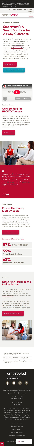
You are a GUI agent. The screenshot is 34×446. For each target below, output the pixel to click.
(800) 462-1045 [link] (7, 305)
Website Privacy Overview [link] (17, 432)
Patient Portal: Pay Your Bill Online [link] (17, 435)
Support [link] (19, 9)
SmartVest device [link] (8, 295)
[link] (2, 444)
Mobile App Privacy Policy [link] (17, 426)
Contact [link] (30, 11)
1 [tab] (3, 194)
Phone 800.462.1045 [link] (17, 402)
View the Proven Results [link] (10, 232)
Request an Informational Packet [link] (13, 70)
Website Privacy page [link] (11, 6)
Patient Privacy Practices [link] (17, 423)
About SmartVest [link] (9, 64)
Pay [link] (24, 9)
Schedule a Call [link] (8, 132)
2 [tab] (6, 194)
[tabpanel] (17, 179)
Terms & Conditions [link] (17, 429)
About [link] (9, 9)
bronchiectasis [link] (18, 45)
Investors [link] (29, 9)
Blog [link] (14, 9)
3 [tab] (8, 194)
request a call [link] (19, 305)
